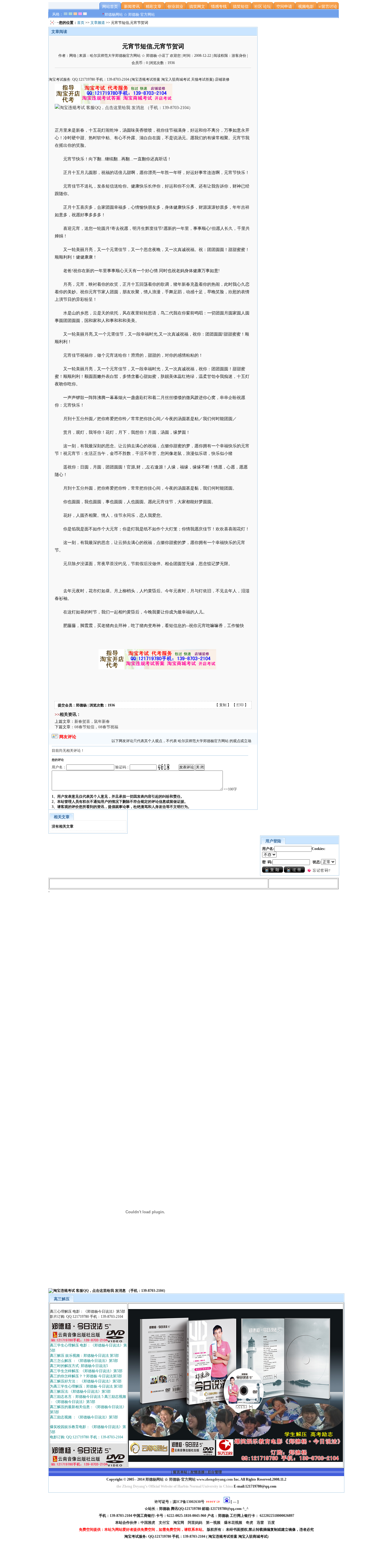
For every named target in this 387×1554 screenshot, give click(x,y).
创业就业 (175, 6)
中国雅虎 (148, 1522)
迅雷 (261, 1522)
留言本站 (180, 1472)
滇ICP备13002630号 (188, 1502)
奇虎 (250, 1522)
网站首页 (110, 6)
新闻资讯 (132, 6)
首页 (80, 23)
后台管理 (214, 1472)
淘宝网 (179, 1522)
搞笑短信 (241, 6)
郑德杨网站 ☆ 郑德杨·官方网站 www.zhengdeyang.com (189, 1479)
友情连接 (197, 1472)
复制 (222, 705)
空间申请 (284, 6)
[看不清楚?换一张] (164, 767)
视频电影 (306, 6)
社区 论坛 (262, 6)
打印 (240, 705)
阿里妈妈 (195, 1522)
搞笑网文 (197, 6)
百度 (272, 1522)
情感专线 (219, 6)
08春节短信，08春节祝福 (96, 727)
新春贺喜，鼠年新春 (92, 721)
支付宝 (165, 1522)
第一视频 (213, 1522)
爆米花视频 (233, 1522)
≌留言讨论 (327, 6)
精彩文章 (153, 6)
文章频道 (97, 23)
